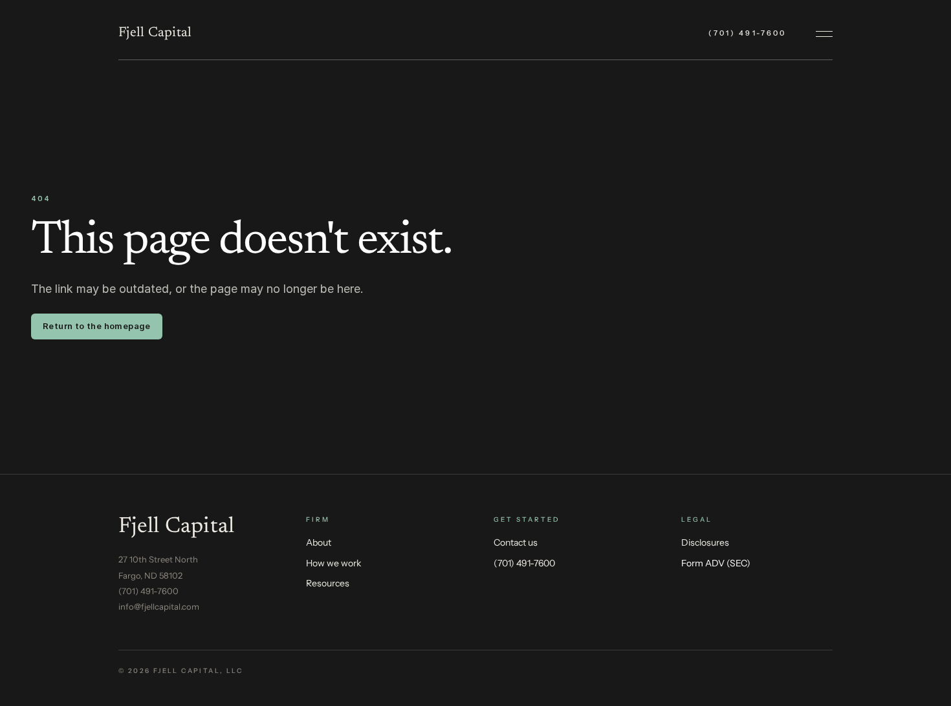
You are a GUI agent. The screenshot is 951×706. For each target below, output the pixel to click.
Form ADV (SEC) (715, 563)
